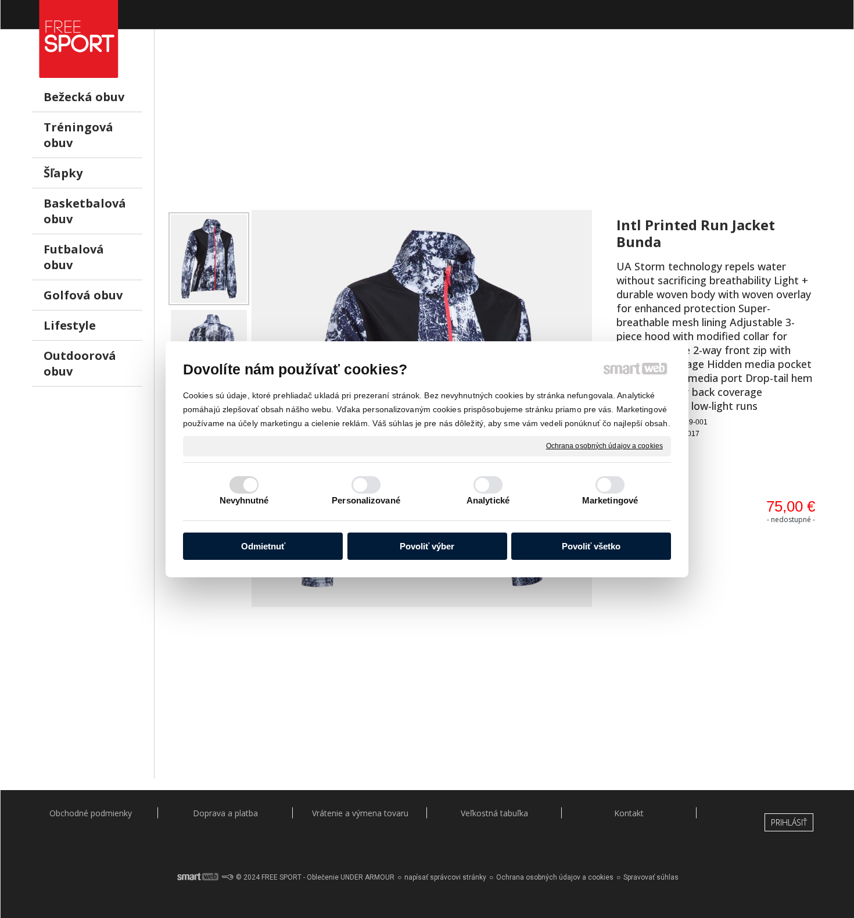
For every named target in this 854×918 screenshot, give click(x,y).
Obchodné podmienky (90, 813)
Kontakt (629, 813)
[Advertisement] (494, 128)
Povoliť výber (427, 546)
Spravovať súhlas (651, 877)
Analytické (488, 500)
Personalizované (366, 500)
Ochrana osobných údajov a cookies (604, 445)
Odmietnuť (263, 546)
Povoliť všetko (591, 546)
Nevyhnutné (244, 500)
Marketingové (610, 500)
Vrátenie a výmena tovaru (360, 813)
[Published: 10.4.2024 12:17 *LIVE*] (227, 877)
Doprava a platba (225, 813)
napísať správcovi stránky (445, 877)
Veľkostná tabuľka (494, 813)
